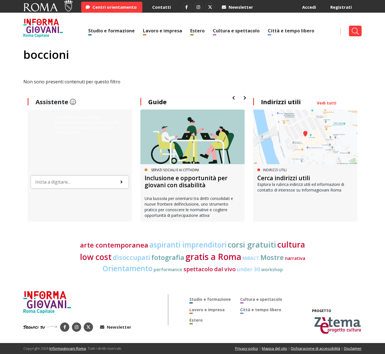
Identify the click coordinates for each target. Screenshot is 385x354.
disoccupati (131, 257)
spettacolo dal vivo (209, 269)
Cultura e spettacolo (236, 31)
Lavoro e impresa (162, 31)
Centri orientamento (114, 7)
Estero (197, 31)
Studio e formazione (111, 31)
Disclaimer (353, 348)
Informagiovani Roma (67, 348)
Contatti (161, 7)
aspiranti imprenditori (188, 245)
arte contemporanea (114, 245)
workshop (272, 269)
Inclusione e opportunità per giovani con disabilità (186, 181)
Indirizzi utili (281, 101)
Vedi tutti (326, 103)
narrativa (295, 258)
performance (168, 269)
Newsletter (240, 7)
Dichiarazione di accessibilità (315, 348)
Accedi (309, 7)
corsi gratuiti (252, 244)
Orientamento (127, 268)
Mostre (272, 257)
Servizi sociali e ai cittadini (175, 170)
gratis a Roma (213, 256)
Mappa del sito (274, 348)
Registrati (341, 7)
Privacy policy (246, 348)
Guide (157, 101)
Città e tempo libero (291, 31)
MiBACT (250, 258)
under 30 (248, 269)
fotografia (167, 257)
